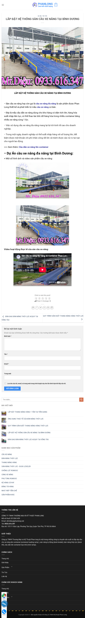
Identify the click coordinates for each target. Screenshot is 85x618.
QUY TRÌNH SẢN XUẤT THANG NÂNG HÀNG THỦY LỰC (28, 426)
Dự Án (40, 16)
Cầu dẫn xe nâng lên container (33, 147)
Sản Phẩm (5, 567)
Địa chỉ (4, 599)
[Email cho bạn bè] (44, 308)
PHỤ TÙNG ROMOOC (9, 479)
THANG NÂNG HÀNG (9, 462)
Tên (6, 354)
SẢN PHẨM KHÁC (8, 495)
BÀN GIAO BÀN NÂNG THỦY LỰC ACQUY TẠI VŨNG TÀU (28, 439)
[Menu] (3, 4)
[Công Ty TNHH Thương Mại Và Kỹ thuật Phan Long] (42, 5)
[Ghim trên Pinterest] (48, 308)
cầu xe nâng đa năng (46, 103)
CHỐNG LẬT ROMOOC (10, 470)
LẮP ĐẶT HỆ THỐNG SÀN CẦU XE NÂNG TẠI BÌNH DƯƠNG (29, 433)
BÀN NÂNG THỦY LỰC (10, 458)
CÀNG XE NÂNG (7, 475)
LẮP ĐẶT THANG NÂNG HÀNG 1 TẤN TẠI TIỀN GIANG (27, 412)
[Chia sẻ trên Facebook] (37, 308)
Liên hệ (4, 576)
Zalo (4, 606)
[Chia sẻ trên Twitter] (40, 308)
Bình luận (7, 336)
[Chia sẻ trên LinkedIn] (52, 308)
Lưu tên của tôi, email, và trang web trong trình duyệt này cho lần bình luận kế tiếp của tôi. (36, 383)
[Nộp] (81, 400)
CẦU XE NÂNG (7, 454)
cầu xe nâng (43, 107)
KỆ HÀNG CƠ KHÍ (8, 483)
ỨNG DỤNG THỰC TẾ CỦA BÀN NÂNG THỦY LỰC (25, 419)
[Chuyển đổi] (11, 567)
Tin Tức (44, 16)
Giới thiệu (5, 563)
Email (6, 364)
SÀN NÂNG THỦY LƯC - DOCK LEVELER (16, 466)
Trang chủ (5, 559)
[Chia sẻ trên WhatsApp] (33, 308)
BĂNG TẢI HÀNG (8, 487)
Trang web (7, 374)
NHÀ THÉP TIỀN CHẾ (9, 491)
